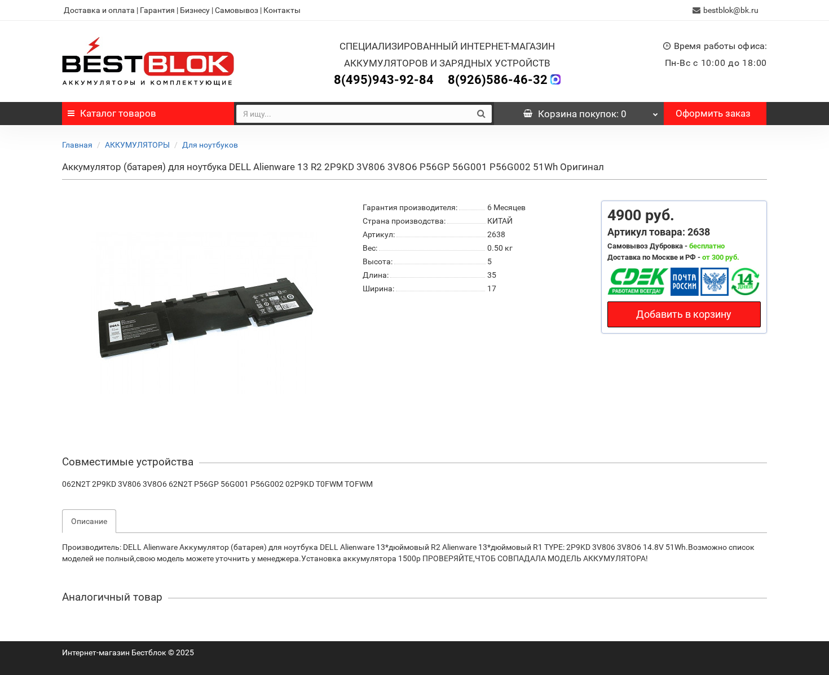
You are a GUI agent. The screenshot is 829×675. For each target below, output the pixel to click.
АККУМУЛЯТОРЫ (137, 144)
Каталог (118, 113)
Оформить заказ (713, 113)
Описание (89, 521)
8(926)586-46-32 (498, 80)
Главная (77, 144)
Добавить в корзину (683, 314)
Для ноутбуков (210, 144)
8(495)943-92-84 (384, 80)
